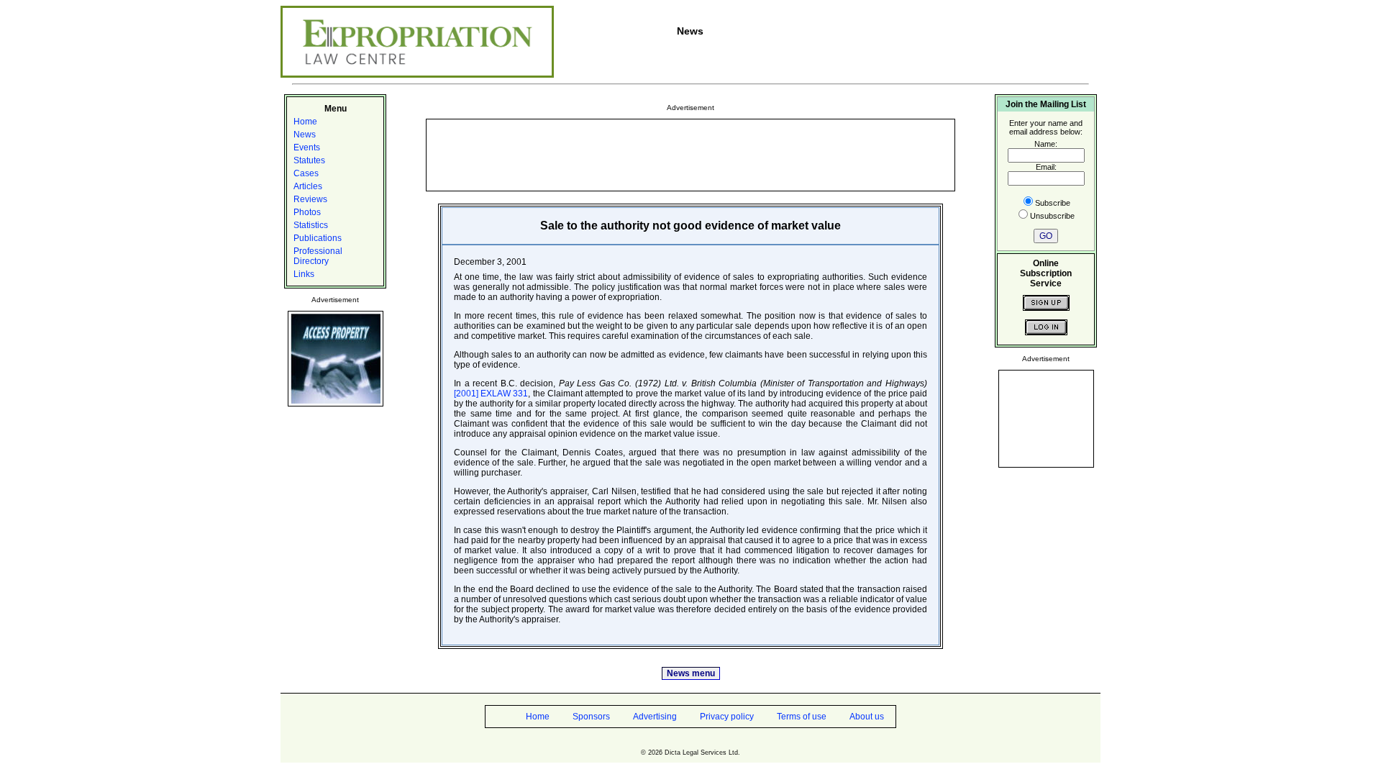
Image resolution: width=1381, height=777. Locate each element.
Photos (307, 212)
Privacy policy (727, 717)
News (304, 135)
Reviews (310, 199)
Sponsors (591, 717)
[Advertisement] (690, 154)
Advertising (655, 717)
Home (305, 122)
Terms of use (801, 717)
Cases (306, 173)
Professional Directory (317, 256)
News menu (691, 673)
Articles (307, 186)
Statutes (309, 160)
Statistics (310, 225)
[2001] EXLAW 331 (491, 393)
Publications (317, 238)
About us (866, 717)
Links (303, 274)
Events (306, 147)
